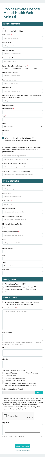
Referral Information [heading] (11, 297)
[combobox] (10, 61)
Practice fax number (9, 80)
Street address (8, 109)
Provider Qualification (9, 58)
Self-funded (31, 289)
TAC (27, 287)
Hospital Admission (11, 373)
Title (3, 28)
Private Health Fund (12, 284)
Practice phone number (11, 72)
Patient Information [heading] (11, 181)
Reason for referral (9, 308)
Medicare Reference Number (12, 216)
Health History (7, 332)
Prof (21, 31)
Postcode (6, 130)
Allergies (5, 359)
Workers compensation (13, 287)
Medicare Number (8, 208)
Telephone (17, 68)
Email (6, 68)
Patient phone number (10, 232)
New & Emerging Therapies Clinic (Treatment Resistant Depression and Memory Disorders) (20, 384)
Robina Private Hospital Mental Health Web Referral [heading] (21, 12)
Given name (7, 35)
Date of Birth (7, 201)
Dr (6, 31)
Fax (27, 68)
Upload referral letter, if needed (13, 389)
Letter (35, 68)
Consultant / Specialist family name (14, 163)
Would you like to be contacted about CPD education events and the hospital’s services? (21, 139)
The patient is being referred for (14, 370)
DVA (24, 284)
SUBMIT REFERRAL (22, 446)
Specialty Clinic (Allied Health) (15, 381)
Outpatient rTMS (10, 375)
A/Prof (13, 31)
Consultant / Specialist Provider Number (16, 171)
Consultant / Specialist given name (14, 156)
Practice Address (8, 105)
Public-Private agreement (14, 289)
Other (7, 292)
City (4, 116)
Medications (6, 348)
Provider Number (8, 50)
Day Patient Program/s (30, 373)
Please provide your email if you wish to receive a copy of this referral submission (21, 96)
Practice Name (7, 87)
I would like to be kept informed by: (15, 66)
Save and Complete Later (23, 450)
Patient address (7, 248)
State (4, 123)
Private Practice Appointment (15, 378)
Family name (7, 42)
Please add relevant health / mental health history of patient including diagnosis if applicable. (21, 343)
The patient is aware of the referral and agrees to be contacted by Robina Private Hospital (22, 303)
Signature (5, 423)
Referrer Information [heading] (11, 24)
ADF (34, 287)
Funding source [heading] (9, 279)
